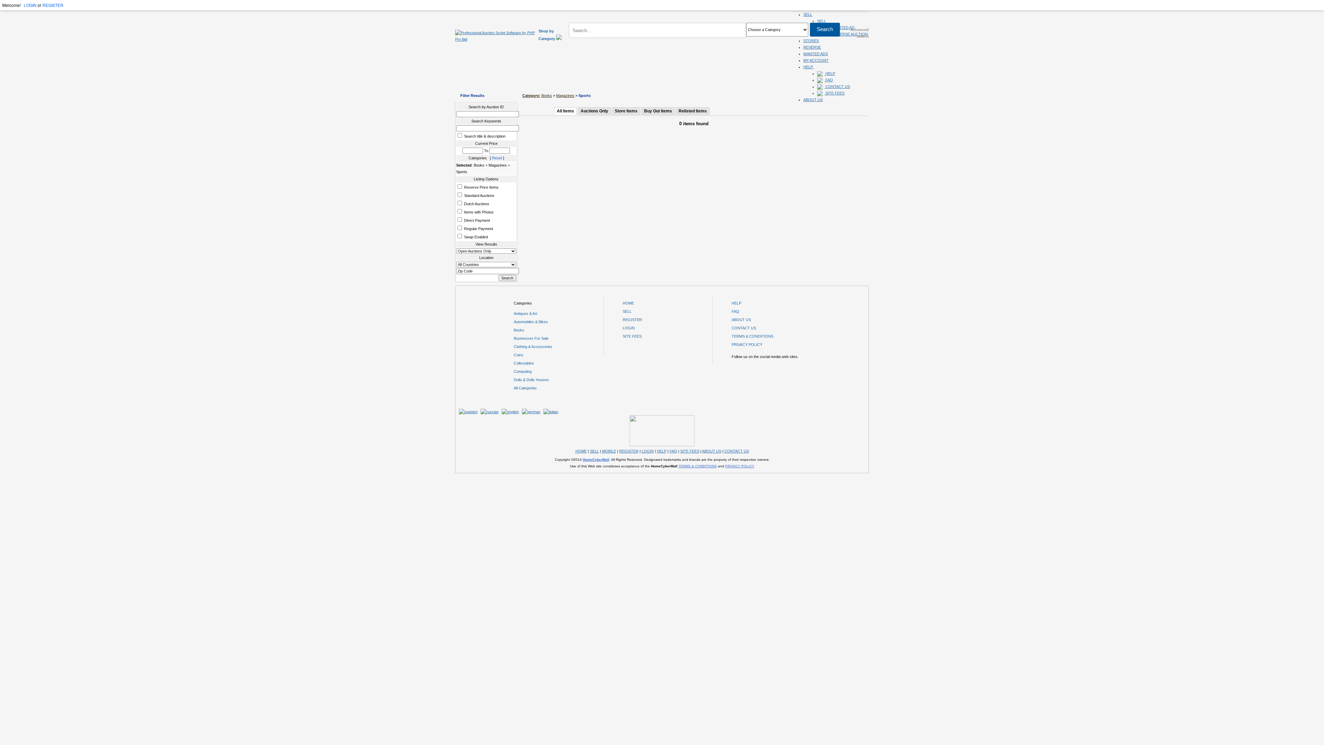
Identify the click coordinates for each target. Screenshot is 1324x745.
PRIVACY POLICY (747, 344)
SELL (807, 14)
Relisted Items (693, 111)
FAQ (735, 311)
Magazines (565, 95)
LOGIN (30, 5)
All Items (565, 111)
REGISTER (52, 5)
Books (546, 95)
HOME (628, 303)
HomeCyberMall (596, 459)
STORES (811, 41)
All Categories (525, 388)
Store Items (626, 111)
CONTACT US (837, 87)
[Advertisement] (662, 71)
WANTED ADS (815, 54)
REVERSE (812, 47)
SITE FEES (834, 93)
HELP (736, 303)
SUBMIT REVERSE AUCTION (842, 34)
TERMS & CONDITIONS (752, 336)
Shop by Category (547, 35)
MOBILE (609, 451)
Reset (497, 158)
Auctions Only (594, 111)
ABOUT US (813, 100)
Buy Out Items (658, 111)
